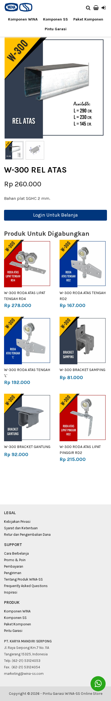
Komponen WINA (23, 19)
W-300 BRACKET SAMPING (82, 370)
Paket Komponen (88, 19)
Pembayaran (13, 566)
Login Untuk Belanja (55, 215)
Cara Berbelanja (16, 553)
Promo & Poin (15, 560)
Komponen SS (55, 19)
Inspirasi (10, 592)
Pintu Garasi (56, 29)
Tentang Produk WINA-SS (23, 579)
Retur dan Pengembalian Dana (27, 535)
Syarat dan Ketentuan (21, 528)
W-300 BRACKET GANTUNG (27, 446)
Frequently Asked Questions (26, 586)
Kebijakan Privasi (17, 522)
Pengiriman (12, 573)
